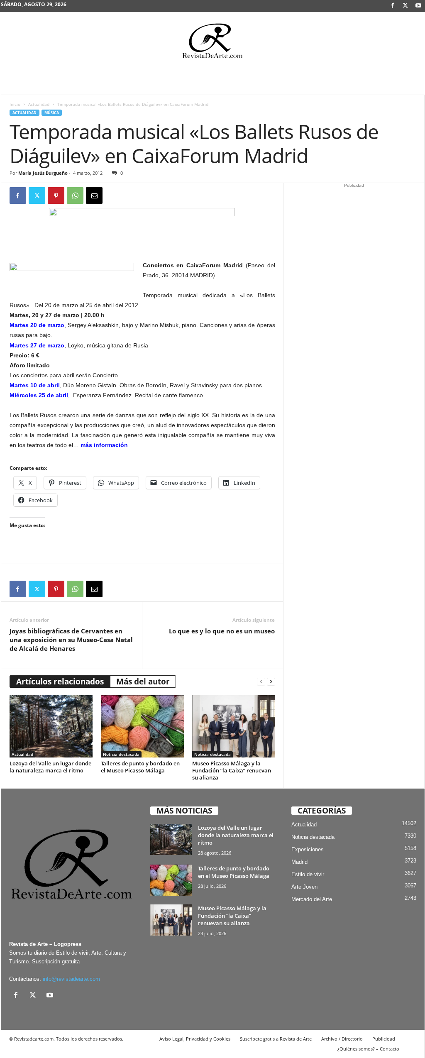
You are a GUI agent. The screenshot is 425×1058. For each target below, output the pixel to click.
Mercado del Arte (311, 899)
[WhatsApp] (75, 195)
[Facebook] (393, 6)
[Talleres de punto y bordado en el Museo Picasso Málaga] (142, 726)
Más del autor (143, 681)
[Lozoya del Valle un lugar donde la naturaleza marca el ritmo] (51, 726)
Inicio (15, 104)
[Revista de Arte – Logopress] (212, 43)
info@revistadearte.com (71, 979)
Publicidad (383, 1039)
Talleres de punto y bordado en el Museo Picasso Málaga (140, 767)
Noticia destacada (121, 754)
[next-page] (271, 681)
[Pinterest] (56, 195)
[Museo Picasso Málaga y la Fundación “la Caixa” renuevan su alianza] (233, 726)
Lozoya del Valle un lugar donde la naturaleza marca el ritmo (50, 767)
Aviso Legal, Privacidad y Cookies (194, 1039)
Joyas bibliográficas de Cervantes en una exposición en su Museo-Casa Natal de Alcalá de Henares (71, 639)
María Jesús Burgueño (43, 173)
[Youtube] (418, 6)
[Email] (94, 195)
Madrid (299, 862)
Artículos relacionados (60, 681)
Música (51, 112)
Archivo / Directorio (342, 1039)
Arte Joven (304, 887)
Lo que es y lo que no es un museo (222, 631)
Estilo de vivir (307, 874)
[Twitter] (37, 195)
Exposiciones (307, 849)
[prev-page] (261, 681)
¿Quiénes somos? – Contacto (368, 1049)
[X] (405, 6)
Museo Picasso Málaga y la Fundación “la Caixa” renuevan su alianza (231, 770)
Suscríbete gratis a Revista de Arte (276, 1039)
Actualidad (38, 104)
